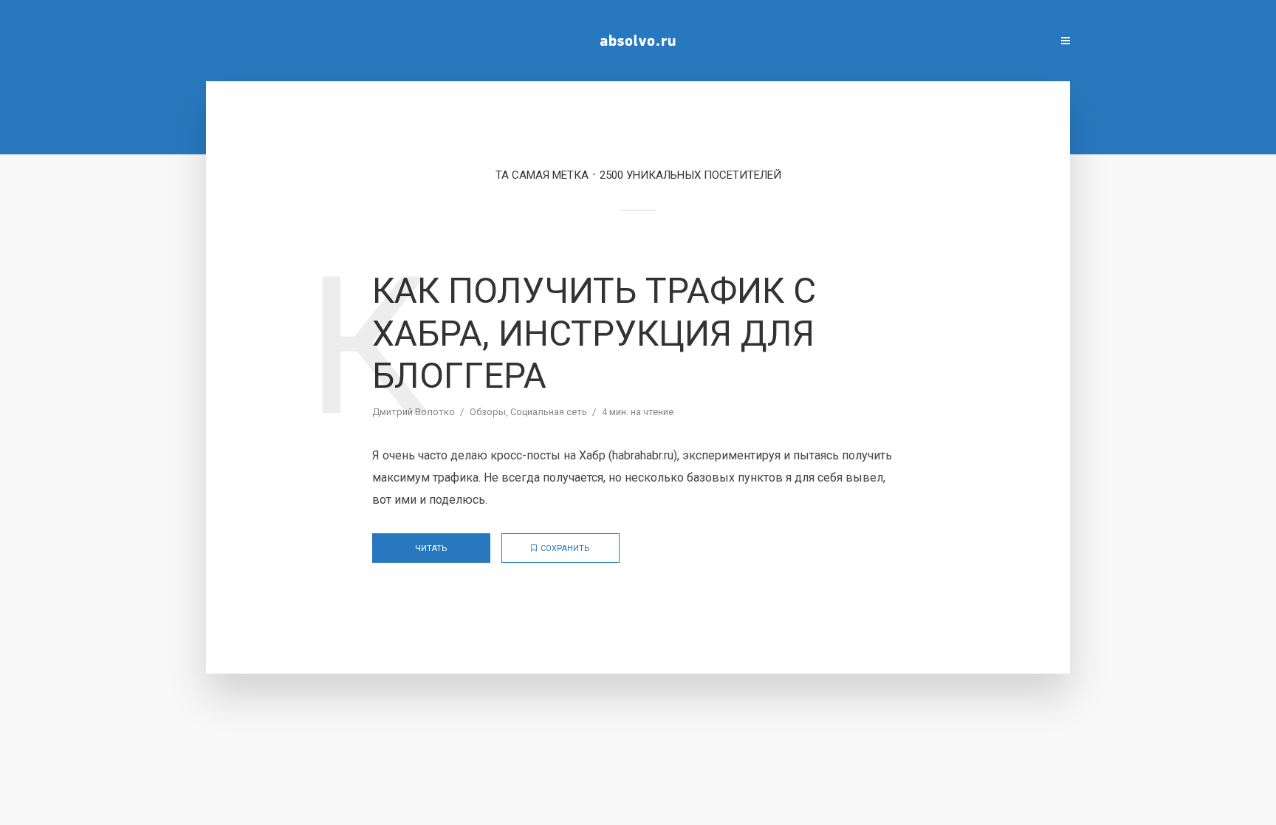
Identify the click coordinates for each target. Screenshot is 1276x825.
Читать (431, 548)
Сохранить (565, 548)
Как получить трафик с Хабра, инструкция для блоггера (594, 333)
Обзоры (488, 411)
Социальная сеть (548, 411)
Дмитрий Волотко (413, 411)
